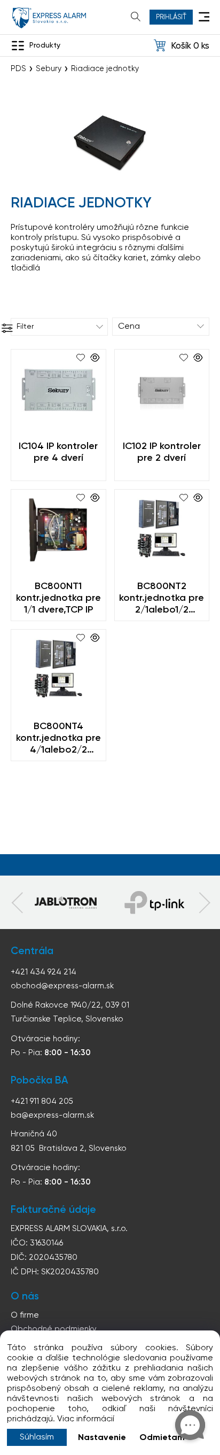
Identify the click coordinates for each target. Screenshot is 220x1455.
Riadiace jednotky (105, 69)
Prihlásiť (171, 17)
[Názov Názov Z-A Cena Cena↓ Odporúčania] (160, 326)
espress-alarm (49, 17)
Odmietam (162, 1438)
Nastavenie (102, 1438)
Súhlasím (37, 1437)
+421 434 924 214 (43, 972)
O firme (25, 1315)
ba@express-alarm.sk (52, 1115)
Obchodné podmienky (54, 1329)
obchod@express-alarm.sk (62, 986)
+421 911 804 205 (42, 1101)
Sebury (48, 69)
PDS (18, 69)
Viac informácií (85, 1419)
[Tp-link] (66, 902)
